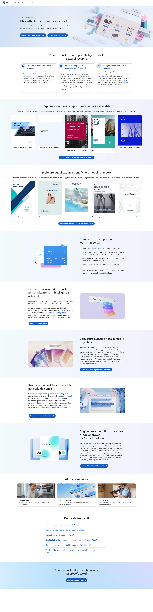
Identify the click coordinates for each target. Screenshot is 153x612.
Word (8, 3)
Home (21, 17)
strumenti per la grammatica (38, 315)
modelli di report (95, 443)
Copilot (83, 354)
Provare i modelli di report (76, 580)
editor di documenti (43, 407)
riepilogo (124, 80)
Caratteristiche (19, 3)
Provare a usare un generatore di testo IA (96, 370)
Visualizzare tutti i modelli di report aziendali (76, 157)
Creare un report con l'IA (57, 35)
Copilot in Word (103, 76)
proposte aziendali (65, 396)
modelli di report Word (99, 248)
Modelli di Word (31, 17)
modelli (25, 76)
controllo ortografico (57, 313)
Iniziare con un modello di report (33, 35)
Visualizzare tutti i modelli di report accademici (76, 224)
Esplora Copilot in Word (38, 323)
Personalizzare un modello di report (94, 466)
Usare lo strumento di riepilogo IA (42, 416)
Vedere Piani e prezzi (34, 3)
